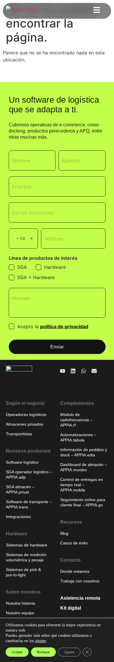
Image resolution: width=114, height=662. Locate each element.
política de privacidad (64, 326)
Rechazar (43, 652)
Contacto (70, 560)
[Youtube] (62, 371)
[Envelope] (94, 371)
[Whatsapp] (83, 371)
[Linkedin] (73, 371)
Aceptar (17, 652)
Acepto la (52, 326)
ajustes (40, 641)
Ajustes (69, 652)
